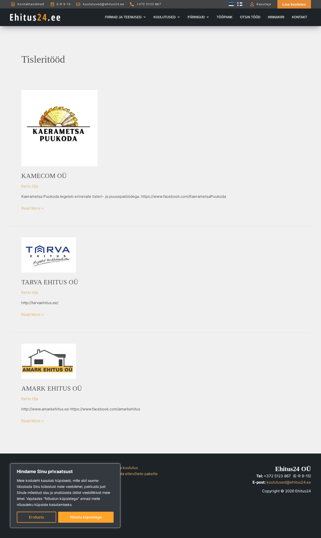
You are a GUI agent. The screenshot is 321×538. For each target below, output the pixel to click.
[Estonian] (230, 4)
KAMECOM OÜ (44, 176)
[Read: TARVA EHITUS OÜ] (48, 254)
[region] (65, 495)
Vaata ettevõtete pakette (136, 473)
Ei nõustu (36, 517)
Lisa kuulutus (126, 467)
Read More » (32, 208)
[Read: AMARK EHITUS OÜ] (48, 360)
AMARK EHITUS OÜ (51, 388)
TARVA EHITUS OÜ (49, 282)
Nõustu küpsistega (86, 517)
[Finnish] (238, 4)
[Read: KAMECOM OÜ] (59, 127)
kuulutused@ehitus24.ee (289, 482)
